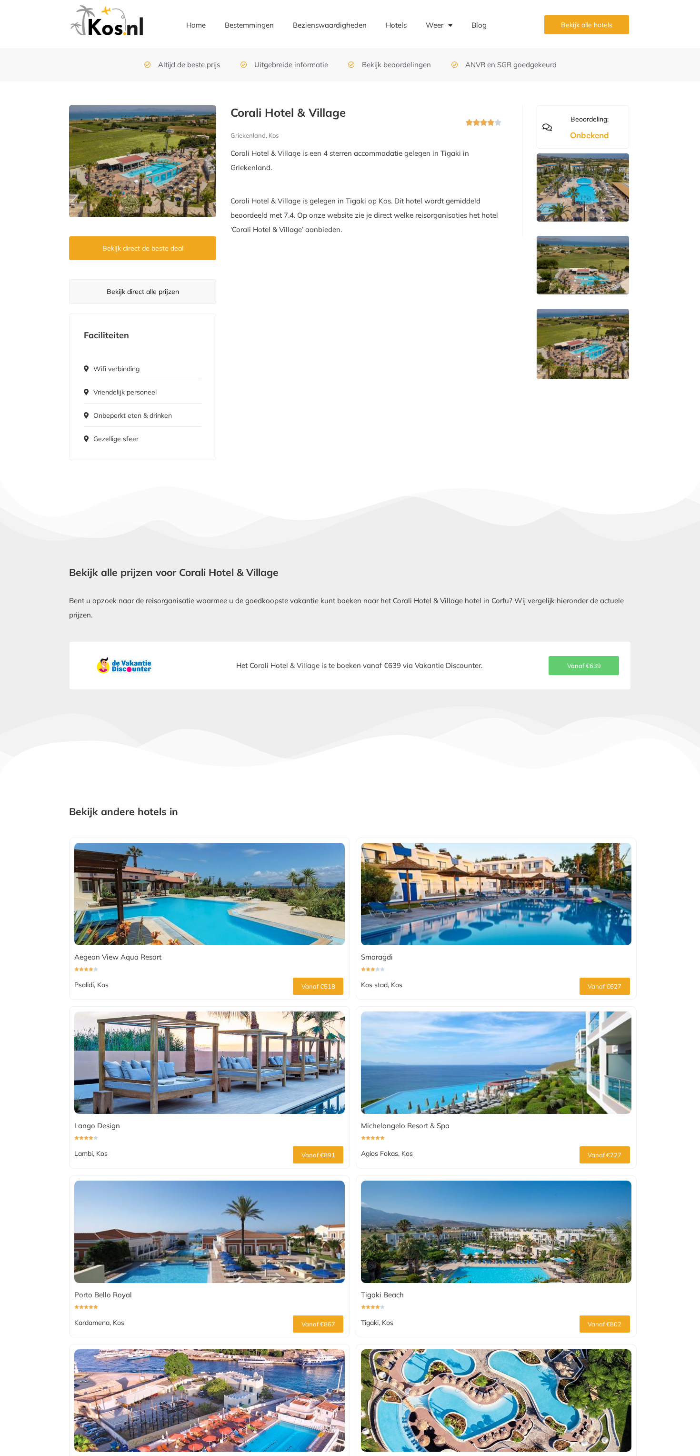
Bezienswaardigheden (330, 25)
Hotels (396, 25)
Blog (479, 25)
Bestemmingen (249, 25)
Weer (434, 25)
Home (196, 25)
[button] (584, 665)
